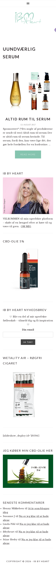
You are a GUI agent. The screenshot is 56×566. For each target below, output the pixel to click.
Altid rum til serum (28, 119)
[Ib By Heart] (28, 25)
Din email (28, 329)
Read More (28, 154)
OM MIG (26, 226)
